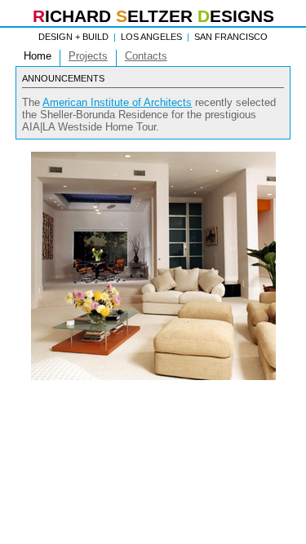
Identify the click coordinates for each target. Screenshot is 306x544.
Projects (88, 56)
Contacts (146, 56)
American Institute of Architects (117, 102)
